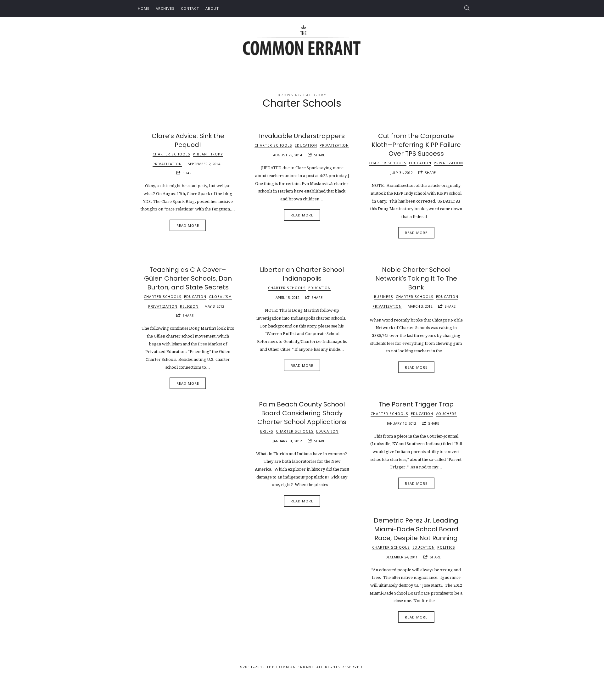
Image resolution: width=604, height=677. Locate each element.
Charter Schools (171, 154)
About (212, 8)
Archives (165, 8)
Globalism (220, 296)
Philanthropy (208, 154)
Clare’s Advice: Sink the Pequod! (188, 140)
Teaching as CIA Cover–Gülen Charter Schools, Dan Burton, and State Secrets (188, 278)
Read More (187, 225)
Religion (189, 306)
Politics (446, 547)
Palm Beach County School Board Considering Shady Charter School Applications (301, 413)
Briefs (266, 431)
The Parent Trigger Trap (416, 404)
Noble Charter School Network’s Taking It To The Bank (416, 278)
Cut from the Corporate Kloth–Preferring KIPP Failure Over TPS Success (416, 144)
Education (306, 145)
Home (143, 8)
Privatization (167, 163)
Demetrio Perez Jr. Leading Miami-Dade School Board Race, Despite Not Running (416, 529)
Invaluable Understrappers (302, 135)
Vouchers (446, 413)
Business (383, 296)
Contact (190, 8)
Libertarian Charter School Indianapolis (302, 274)
